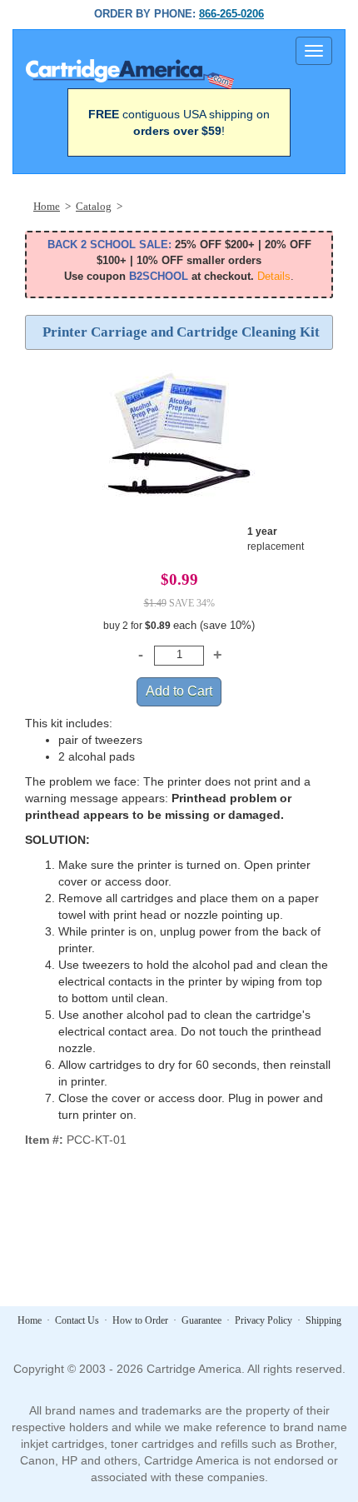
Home (29, 1320)
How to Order (140, 1320)
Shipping (323, 1320)
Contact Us (77, 1320)
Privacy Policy (263, 1320)
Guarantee (201, 1320)
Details (274, 276)
